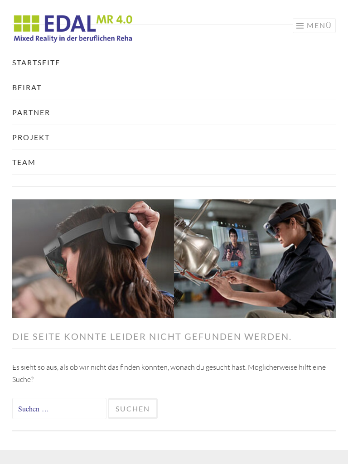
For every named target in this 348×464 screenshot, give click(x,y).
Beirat (27, 87)
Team (24, 162)
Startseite (36, 62)
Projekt (31, 137)
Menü (319, 25)
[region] (174, 258)
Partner (31, 112)
